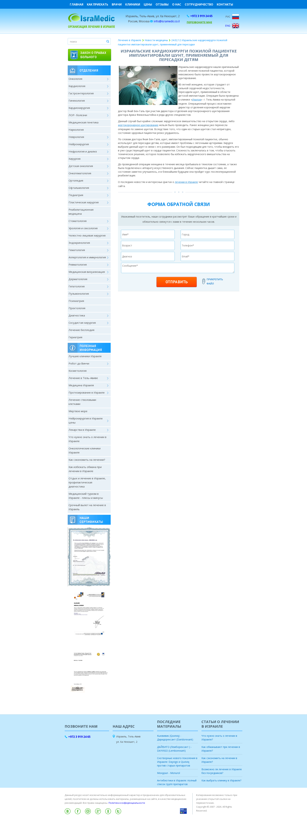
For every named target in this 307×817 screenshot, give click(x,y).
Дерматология (78, 279)
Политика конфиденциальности (127, 802)
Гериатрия (75, 337)
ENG (227, 25)
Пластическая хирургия (84, 202)
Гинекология (77, 100)
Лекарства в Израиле (82, 429)
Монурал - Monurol (168, 773)
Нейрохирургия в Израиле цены (86, 420)
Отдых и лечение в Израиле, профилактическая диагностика (87, 482)
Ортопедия (76, 180)
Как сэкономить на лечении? (87, 459)
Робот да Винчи (79, 363)
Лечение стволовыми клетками (82, 402)
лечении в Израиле (186, 182)
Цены (148, 4)
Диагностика (77, 315)
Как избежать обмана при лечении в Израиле (85, 469)
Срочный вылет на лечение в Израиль (87, 507)
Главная (76, 4)
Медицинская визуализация (87, 272)
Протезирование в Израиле (87, 392)
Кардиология (77, 86)
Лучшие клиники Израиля (85, 356)
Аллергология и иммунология (87, 257)
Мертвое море (78, 411)
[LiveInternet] (153, 816)
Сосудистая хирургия (82, 322)
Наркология (76, 129)
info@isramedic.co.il (167, 21)
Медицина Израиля (81, 385)
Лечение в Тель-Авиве (83, 378)
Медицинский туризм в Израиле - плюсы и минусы (86, 496)
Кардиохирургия (79, 108)
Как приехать (97, 4)
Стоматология (78, 221)
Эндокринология (79, 242)
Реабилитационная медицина (81, 211)
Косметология (78, 370)
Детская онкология (81, 166)
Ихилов (196, 99)
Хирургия (74, 158)
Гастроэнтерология (81, 93)
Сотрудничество (199, 4)
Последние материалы (169, 724)
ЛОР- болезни (78, 115)
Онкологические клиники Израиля (85, 450)
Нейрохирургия (79, 144)
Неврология (76, 137)
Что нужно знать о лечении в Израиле (87, 439)
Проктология (77, 308)
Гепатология (77, 286)
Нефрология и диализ (83, 151)
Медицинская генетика (83, 122)
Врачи (117, 4)
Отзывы (162, 4)
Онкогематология (80, 173)
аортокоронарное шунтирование (138, 125)
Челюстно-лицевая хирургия (87, 235)
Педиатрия (76, 195)
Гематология (77, 250)
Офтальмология (79, 187)
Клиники (132, 4)
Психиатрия (76, 301)
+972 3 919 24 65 (201, 16)
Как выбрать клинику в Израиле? (221, 780)
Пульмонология (79, 293)
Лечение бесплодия (81, 330)
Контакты (225, 4)
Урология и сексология (83, 228)
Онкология (75, 78)
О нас (176, 4)
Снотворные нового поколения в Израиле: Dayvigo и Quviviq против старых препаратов (177, 761)
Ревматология (78, 264)
